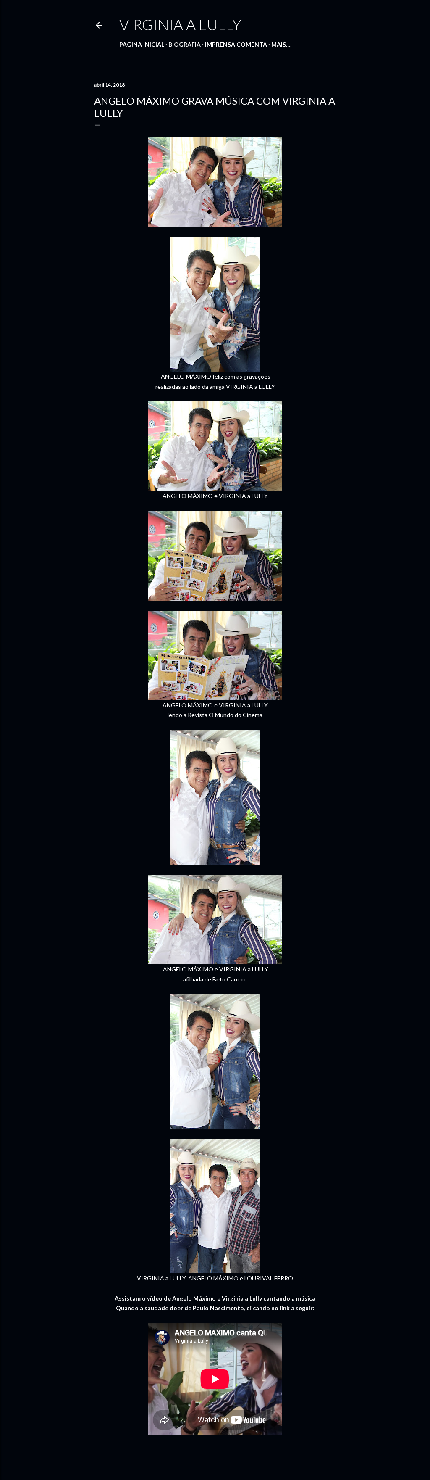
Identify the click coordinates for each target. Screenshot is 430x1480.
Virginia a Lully (180, 24)
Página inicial (141, 44)
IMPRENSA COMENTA (236, 44)
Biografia (184, 44)
